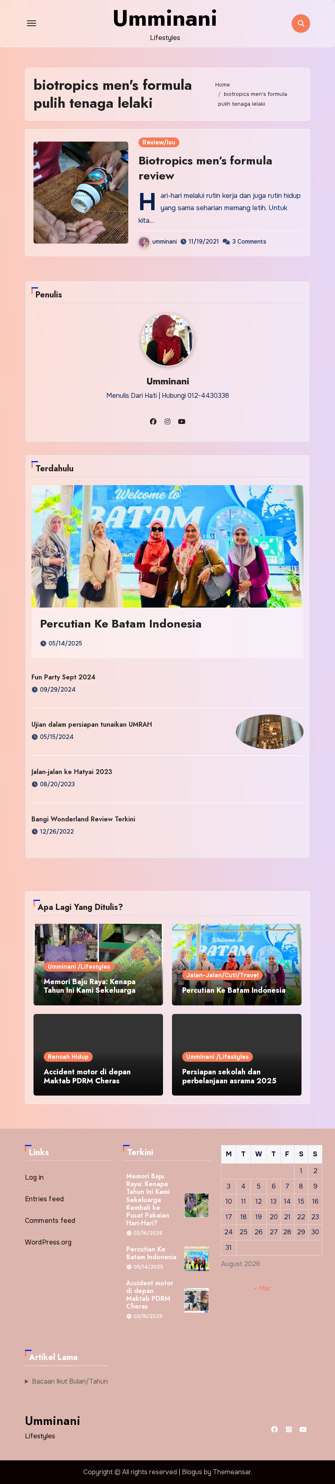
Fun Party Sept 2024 (63, 677)
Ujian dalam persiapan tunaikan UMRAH (91, 724)
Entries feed (44, 1199)
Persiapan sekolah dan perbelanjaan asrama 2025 (229, 1076)
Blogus (192, 1472)
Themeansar (232, 1472)
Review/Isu (159, 142)
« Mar (262, 1288)
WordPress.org (48, 1242)
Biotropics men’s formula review (205, 168)
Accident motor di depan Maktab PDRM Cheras (87, 1076)
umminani (164, 241)
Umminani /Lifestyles (79, 966)
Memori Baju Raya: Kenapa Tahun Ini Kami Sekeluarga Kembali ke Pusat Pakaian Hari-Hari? (98, 995)
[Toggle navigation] (31, 23)
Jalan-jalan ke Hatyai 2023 (71, 771)
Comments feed (50, 1220)
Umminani (164, 17)
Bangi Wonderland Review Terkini (83, 819)
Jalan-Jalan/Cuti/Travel (222, 975)
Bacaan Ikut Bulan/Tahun (70, 1381)
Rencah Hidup (68, 1056)
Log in (34, 1177)
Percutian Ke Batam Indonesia (121, 623)
